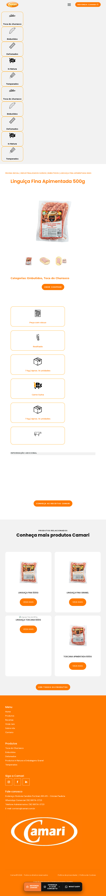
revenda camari (86, 4)
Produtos (9, 715)
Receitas (9, 720)
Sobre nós (10, 728)
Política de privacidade (67, 875)
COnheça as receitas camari (53, 503)
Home (8, 711)
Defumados (12, 54)
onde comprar (53, 287)
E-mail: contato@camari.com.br (20, 808)
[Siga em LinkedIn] (26, 781)
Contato (9, 732)
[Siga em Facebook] (17, 781)
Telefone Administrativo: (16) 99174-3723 (24, 804)
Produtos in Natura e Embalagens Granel (24, 760)
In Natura (12, 69)
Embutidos (12, 39)
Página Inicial (12, 173)
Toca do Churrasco (56, 278)
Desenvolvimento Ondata (62, 882)
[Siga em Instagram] (8, 781)
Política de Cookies (88, 875)
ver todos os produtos (53, 687)
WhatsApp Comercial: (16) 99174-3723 (23, 800)
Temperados (12, 84)
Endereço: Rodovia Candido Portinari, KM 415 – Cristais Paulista (35, 796)
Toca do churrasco (12, 24)
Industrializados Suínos (33, 173)
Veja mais (28, 602)
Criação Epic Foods (41, 882)
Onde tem (10, 724)
